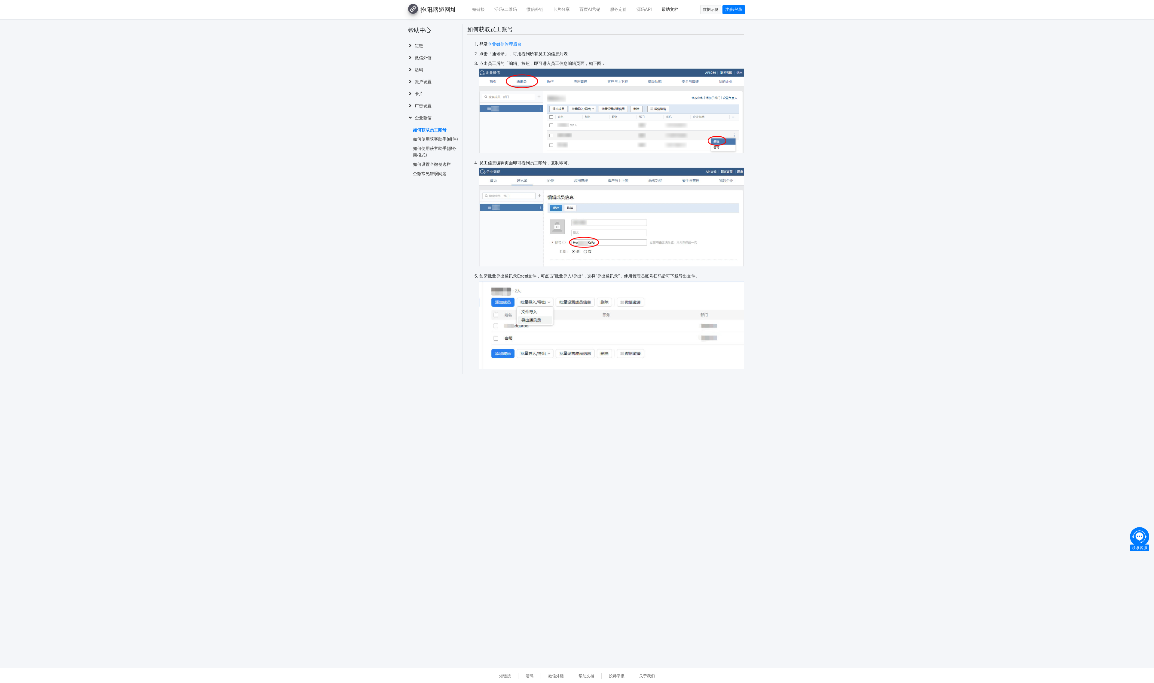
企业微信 (423, 117)
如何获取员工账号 (430, 129)
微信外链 (535, 9)
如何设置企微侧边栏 (432, 164)
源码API (644, 9)
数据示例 (711, 9)
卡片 (419, 93)
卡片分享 (561, 9)
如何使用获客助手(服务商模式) (434, 151)
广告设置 (423, 105)
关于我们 (647, 676)
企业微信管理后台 (504, 44)
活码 (419, 69)
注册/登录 (733, 9)
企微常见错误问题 (430, 173)
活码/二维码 (505, 9)
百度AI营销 (589, 9)
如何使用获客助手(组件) (435, 138)
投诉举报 (616, 676)
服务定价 (618, 9)
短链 (419, 45)
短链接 (478, 9)
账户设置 (423, 81)
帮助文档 (669, 9)
